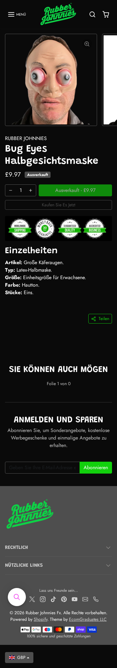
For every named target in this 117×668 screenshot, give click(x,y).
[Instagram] (42, 599)
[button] (17, 14)
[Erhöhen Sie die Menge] (30, 190)
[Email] (85, 599)
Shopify (40, 619)
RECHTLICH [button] (16, 547)
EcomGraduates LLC (88, 619)
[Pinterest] (64, 599)
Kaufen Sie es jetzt (58, 205)
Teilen (104, 318)
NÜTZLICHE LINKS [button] (24, 565)
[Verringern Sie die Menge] (10, 190)
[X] (32, 599)
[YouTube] (74, 599)
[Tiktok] (53, 599)
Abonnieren (96, 467)
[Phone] (95, 599)
